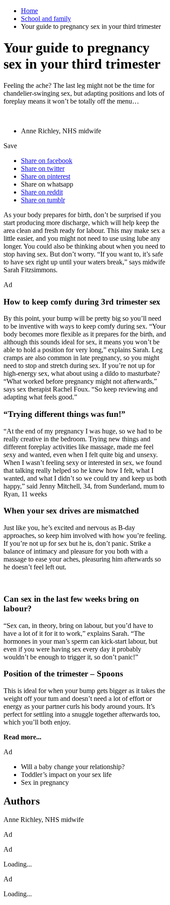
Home (29, 10)
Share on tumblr (43, 200)
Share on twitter (43, 168)
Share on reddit (42, 192)
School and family (46, 18)
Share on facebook (46, 160)
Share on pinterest (45, 176)
